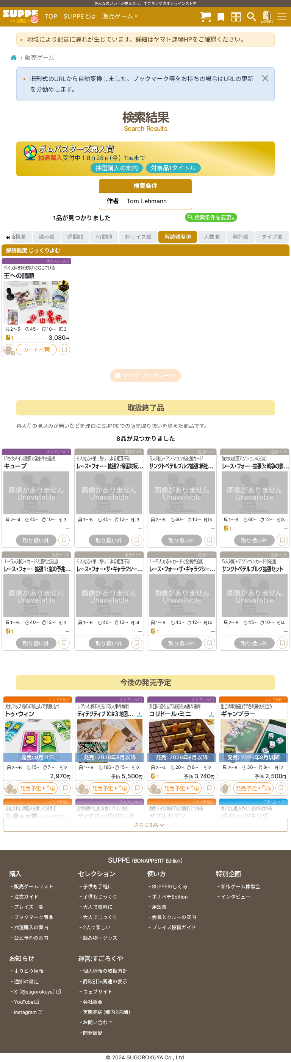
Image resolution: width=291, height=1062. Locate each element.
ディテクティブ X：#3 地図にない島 (110, 714)
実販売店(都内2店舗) (107, 1012)
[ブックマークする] (64, 349)
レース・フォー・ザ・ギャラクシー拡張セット (189, 569)
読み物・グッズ (100, 938)
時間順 (104, 236)
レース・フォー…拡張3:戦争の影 (252, 466)
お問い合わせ (98, 1022)
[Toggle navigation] (281, 16)
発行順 (241, 236)
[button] (211, 217)
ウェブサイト (98, 992)
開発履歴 (93, 1033)
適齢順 (75, 236)
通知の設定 (26, 981)
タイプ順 (272, 236)
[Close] (265, 78)
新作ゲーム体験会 (240, 886)
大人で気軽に (98, 907)
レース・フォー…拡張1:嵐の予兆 (34, 569)
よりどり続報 (29, 971)
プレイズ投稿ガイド (174, 927)
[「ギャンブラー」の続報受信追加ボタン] (226, 788)
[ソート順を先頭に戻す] (8, 236)
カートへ (33, 350)
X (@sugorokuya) (34, 992)
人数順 (212, 236)
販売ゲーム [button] (117, 16)
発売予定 (30, 788)
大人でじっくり (100, 917)
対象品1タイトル (173, 168)
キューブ (15, 466)
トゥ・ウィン (19, 714)
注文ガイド (26, 897)
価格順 (18, 236)
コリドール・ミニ (170, 714)
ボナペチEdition (170, 897)
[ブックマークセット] (221, 16)
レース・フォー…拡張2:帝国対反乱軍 (111, 466)
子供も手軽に (98, 886)
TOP (51, 16)
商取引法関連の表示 (105, 981)
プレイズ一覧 (29, 907)
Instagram (25, 1012)
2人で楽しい (97, 927)
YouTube (23, 1002)
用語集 (159, 907)
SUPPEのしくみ (170, 886)
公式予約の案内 (31, 938)
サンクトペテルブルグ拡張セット (252, 569)
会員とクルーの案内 (174, 917)
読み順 (47, 236)
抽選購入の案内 (116, 168)
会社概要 (93, 1002)
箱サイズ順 (138, 236)
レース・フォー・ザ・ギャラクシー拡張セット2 (119, 569)
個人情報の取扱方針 (105, 971)
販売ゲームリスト (33, 886)
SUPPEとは (80, 16)
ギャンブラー (238, 714)
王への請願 (19, 276)
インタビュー (235, 897)
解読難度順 (177, 236)
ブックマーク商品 (33, 917)
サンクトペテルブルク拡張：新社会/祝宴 (186, 466)
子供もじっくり (100, 897)
